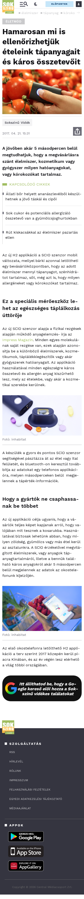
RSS (12, 752)
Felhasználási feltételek (29, 789)
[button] (78, 13)
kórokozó (70, 13)
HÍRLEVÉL (16, 761)
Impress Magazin (17, 340)
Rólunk (15, 770)
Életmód (13, 21)
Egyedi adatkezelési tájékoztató (35, 799)
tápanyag (50, 13)
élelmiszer (29, 13)
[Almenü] (24, 4)
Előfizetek (59, 4)
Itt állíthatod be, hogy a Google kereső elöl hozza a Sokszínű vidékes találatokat (48, 688)
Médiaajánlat (20, 808)
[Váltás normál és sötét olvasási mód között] (35, 4)
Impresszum (18, 780)
